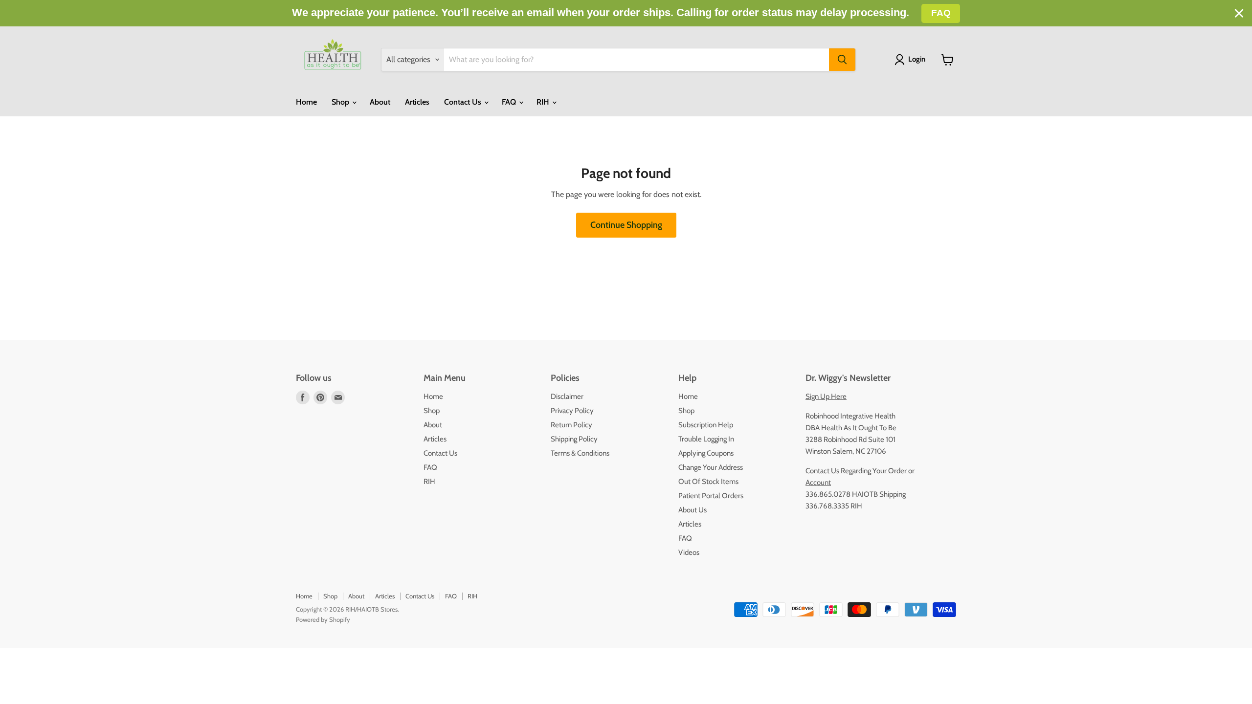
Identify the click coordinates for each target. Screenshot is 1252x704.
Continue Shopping (626, 225)
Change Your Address (710, 467)
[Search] (842, 59)
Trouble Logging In (706, 439)
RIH (544, 102)
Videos (688, 552)
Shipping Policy (574, 439)
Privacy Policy (572, 410)
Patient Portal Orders (710, 495)
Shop (341, 102)
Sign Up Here (826, 396)
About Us (692, 510)
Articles (417, 102)
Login (916, 59)
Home (306, 102)
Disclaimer (567, 396)
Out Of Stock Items (708, 481)
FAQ (510, 102)
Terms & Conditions (580, 453)
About (380, 102)
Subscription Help (705, 424)
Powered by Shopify (323, 619)
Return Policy (571, 424)
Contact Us (463, 102)
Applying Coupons (706, 453)
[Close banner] (1239, 13)
